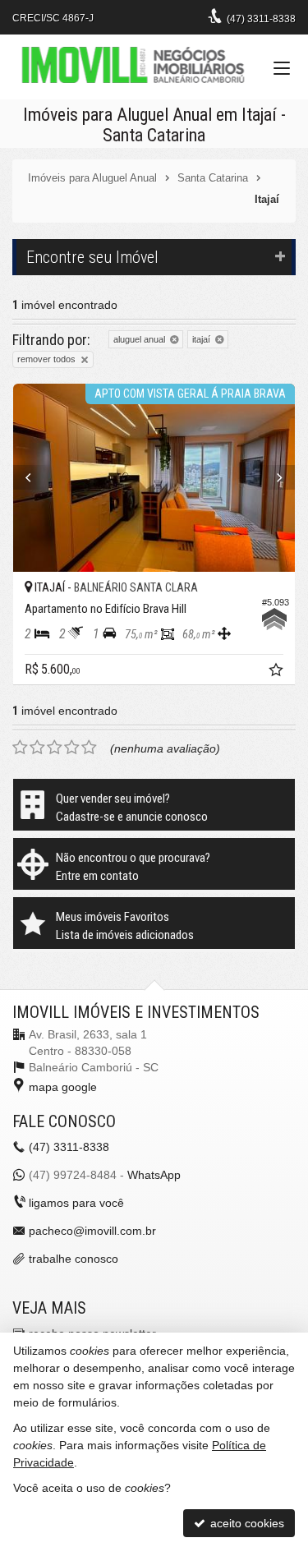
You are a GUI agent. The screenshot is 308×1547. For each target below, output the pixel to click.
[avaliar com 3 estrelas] (54, 747)
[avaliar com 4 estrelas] (72, 747)
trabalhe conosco (73, 1258)
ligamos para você (76, 1202)
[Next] (274, 477)
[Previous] (34, 477)
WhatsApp (154, 1174)
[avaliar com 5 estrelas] (89, 747)
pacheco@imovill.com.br (92, 1230)
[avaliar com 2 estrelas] (37, 747)
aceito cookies (245, 1523)
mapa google (63, 1086)
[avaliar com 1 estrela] (20, 747)
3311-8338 (261, 19)
